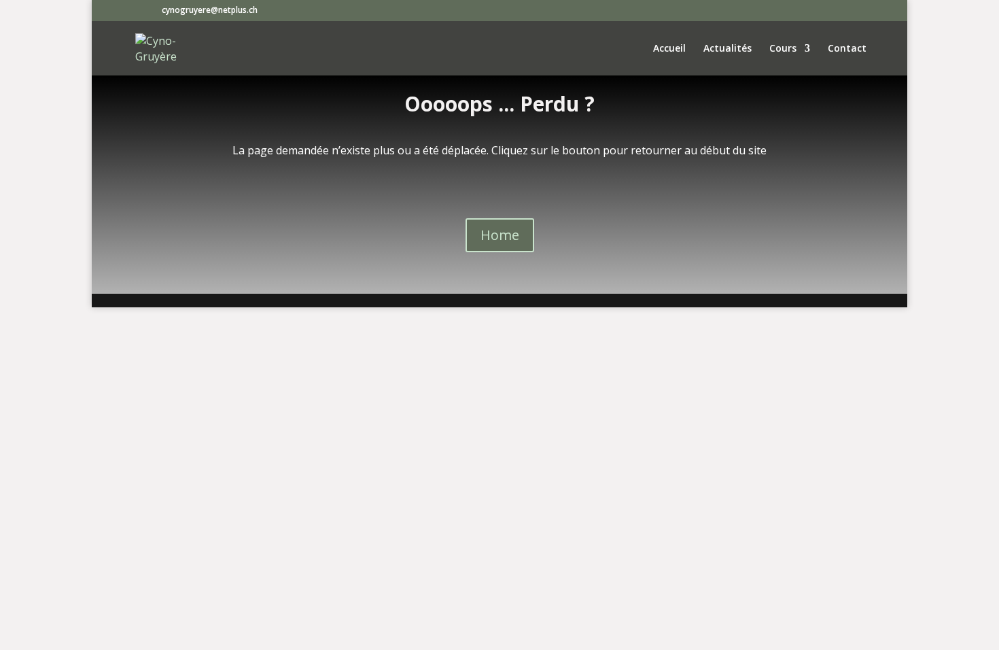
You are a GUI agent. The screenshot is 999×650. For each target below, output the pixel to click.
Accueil (669, 49)
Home (499, 235)
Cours (782, 49)
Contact (847, 49)
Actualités (727, 49)
